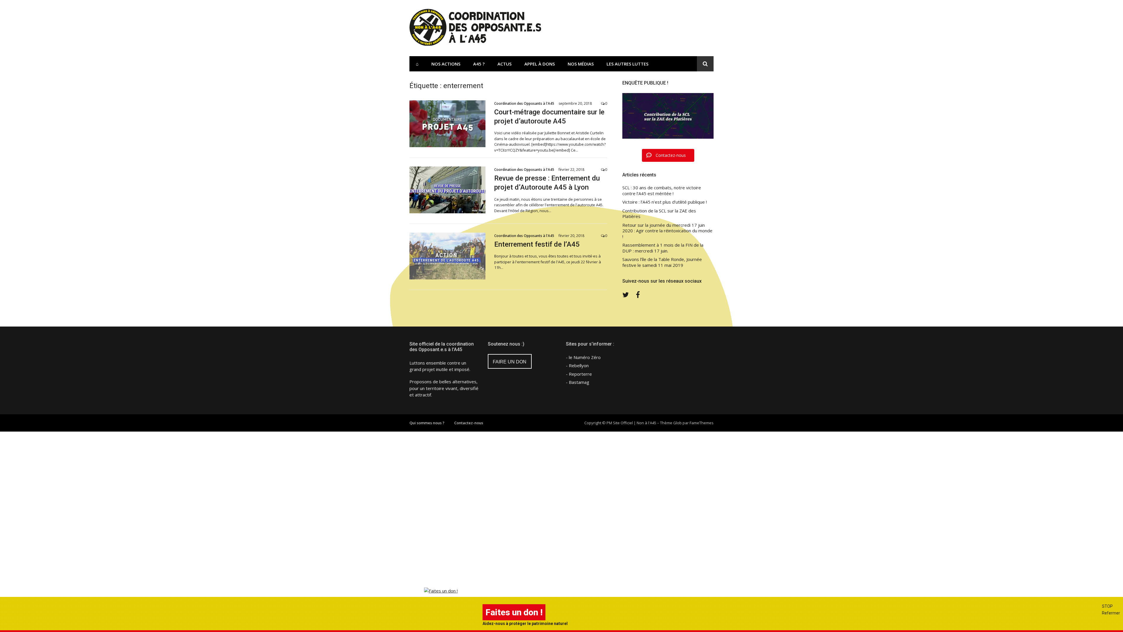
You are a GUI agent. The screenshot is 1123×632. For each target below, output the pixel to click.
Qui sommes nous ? (427, 422)
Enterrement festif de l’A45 (537, 244)
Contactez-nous (468, 422)
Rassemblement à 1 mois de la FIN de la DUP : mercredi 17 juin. (662, 248)
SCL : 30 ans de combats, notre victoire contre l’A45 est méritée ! (661, 190)
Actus (504, 64)
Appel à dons (539, 64)
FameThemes (702, 422)
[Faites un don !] (441, 591)
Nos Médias (581, 64)
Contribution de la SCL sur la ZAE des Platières (659, 213)
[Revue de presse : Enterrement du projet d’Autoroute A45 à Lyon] (447, 189)
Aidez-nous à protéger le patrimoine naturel (525, 623)
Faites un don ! (513, 612)
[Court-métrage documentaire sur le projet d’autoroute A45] (447, 123)
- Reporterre (579, 374)
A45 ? (479, 64)
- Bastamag (577, 382)
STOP (1107, 606)
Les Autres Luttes (627, 64)
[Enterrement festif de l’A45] (447, 256)
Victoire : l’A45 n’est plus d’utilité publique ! (664, 202)
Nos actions (445, 64)
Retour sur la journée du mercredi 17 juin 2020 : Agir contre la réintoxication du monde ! (667, 230)
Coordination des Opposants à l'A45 (524, 103)
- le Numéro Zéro (583, 357)
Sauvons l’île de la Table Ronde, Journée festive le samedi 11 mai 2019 (662, 262)
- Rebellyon (577, 365)
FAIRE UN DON (509, 361)
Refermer (1111, 613)
